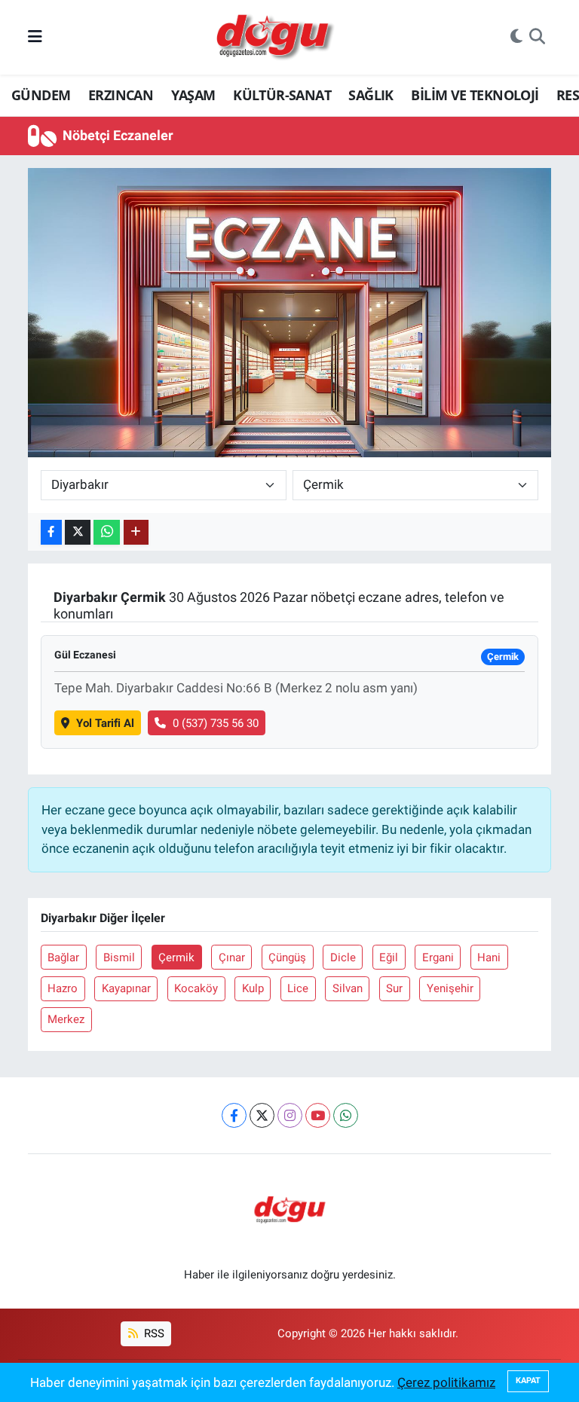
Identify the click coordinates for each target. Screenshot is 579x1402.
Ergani (438, 957)
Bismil (119, 957)
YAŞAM (193, 95)
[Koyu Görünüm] (516, 37)
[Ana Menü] (35, 36)
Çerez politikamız (446, 1382)
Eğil (388, 957)
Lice (297, 988)
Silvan (347, 988)
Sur (394, 988)
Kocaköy (196, 988)
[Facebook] (234, 1115)
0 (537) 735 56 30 (216, 723)
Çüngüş (287, 957)
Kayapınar (126, 988)
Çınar (232, 957)
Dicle (343, 957)
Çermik (176, 957)
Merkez (65, 1019)
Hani (489, 957)
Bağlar (63, 957)
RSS (152, 1333)
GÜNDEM (40, 95)
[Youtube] (317, 1115)
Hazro (62, 988)
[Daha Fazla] (136, 532)
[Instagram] (289, 1115)
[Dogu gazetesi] (276, 38)
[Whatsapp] (345, 1115)
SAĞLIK (370, 95)
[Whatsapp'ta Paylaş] (106, 532)
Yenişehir (450, 988)
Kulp (253, 988)
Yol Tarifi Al (105, 723)
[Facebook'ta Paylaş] (51, 532)
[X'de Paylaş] (77, 532)
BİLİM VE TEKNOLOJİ (474, 95)
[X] (262, 1115)
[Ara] (537, 37)
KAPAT (528, 1380)
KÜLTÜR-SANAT (282, 95)
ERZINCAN (120, 95)
